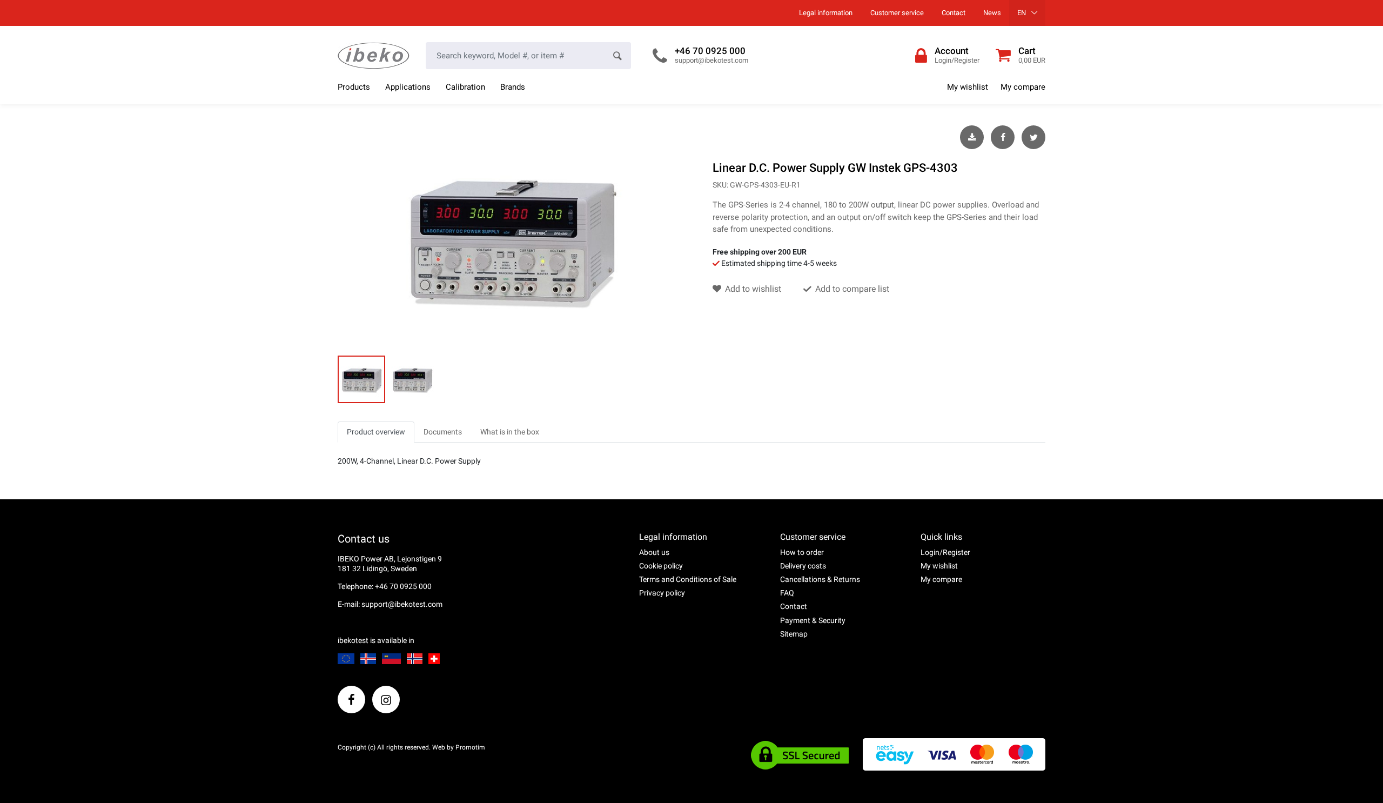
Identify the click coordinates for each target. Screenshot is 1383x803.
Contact (953, 13)
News (992, 13)
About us (654, 552)
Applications (408, 87)
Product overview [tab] (376, 431)
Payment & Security (812, 620)
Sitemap (794, 634)
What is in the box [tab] (509, 431)
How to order (802, 552)
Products (354, 87)
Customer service (897, 13)
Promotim (470, 747)
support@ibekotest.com (711, 60)
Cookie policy (661, 565)
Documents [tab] (443, 431)
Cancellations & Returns (820, 579)
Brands (512, 87)
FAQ (787, 592)
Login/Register (945, 552)
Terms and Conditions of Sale (687, 579)
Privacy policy (662, 592)
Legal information (825, 13)
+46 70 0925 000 (710, 50)
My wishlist (967, 87)
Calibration (465, 87)
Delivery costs (803, 565)
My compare (1023, 87)
